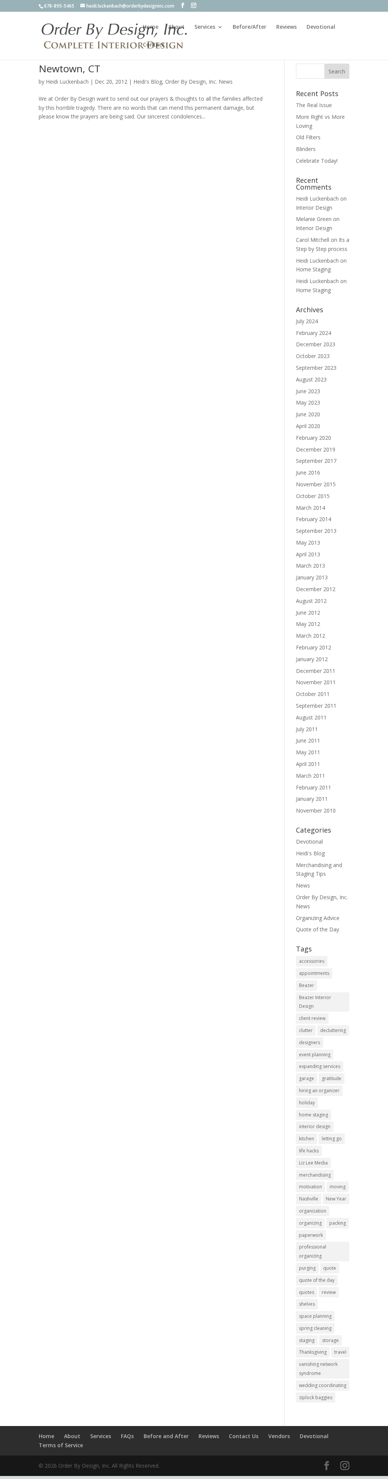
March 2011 (310, 775)
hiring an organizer (319, 1090)
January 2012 (312, 659)
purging (307, 1268)
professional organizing (312, 1251)
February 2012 (313, 647)
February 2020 (313, 437)
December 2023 (315, 344)
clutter (306, 1030)
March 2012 (310, 635)
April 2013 (308, 554)
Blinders (306, 149)
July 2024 (307, 321)
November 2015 (316, 484)
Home (150, 27)
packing (337, 1223)
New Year (336, 1199)
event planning (314, 1054)
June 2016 (308, 472)
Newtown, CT (69, 68)
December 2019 (315, 449)
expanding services (319, 1066)
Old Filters (308, 137)
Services (204, 27)
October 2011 (313, 693)
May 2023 (308, 402)
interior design (314, 1126)
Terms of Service (61, 1445)
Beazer (306, 985)
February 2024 (313, 332)
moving (338, 1186)
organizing (310, 1223)
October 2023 (313, 356)
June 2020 (308, 414)
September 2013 (316, 530)
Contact (153, 45)
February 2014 (313, 519)
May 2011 (308, 752)
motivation (310, 1186)
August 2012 (311, 600)
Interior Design (314, 207)
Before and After (166, 1436)
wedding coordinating (322, 1385)
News (303, 885)
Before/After (249, 27)
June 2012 (308, 612)
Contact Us (243, 1436)
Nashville (308, 1199)
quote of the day (317, 1280)
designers (309, 1042)
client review (312, 1018)
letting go (332, 1138)
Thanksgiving (313, 1352)
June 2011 (308, 740)
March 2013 (310, 565)
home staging (313, 1115)
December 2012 (315, 589)
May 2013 (308, 542)
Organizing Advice (318, 918)
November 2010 (316, 810)
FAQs (127, 1436)
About (176, 27)
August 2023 (311, 379)
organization (312, 1211)
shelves (307, 1304)
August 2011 (311, 717)
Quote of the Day (317, 929)
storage (330, 1340)
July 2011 (307, 729)
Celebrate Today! (317, 160)
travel (340, 1352)
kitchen (306, 1138)
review (329, 1292)
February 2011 (313, 787)
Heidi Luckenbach (67, 81)
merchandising (315, 1175)
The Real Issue (314, 105)
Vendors (279, 1436)
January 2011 (312, 798)
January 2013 (312, 577)
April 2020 (308, 426)
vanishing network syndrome (318, 1368)
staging (306, 1340)
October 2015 (313, 496)
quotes (306, 1292)
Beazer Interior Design (315, 1002)
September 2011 (316, 705)
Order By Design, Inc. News (199, 81)
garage (306, 1078)
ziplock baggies (315, 1397)
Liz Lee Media (313, 1163)
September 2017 (316, 460)
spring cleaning (315, 1328)
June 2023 (308, 391)
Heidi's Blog (147, 81)
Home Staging (313, 269)
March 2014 (310, 507)
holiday (307, 1102)
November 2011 (316, 682)
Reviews (286, 27)
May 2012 (308, 623)
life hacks (309, 1150)
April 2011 (308, 764)
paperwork (311, 1235)
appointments (314, 973)
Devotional (321, 27)
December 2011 (315, 670)
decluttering (333, 1030)
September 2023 (316, 367)
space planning (315, 1316)
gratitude (331, 1078)
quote (329, 1268)
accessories (311, 961)
